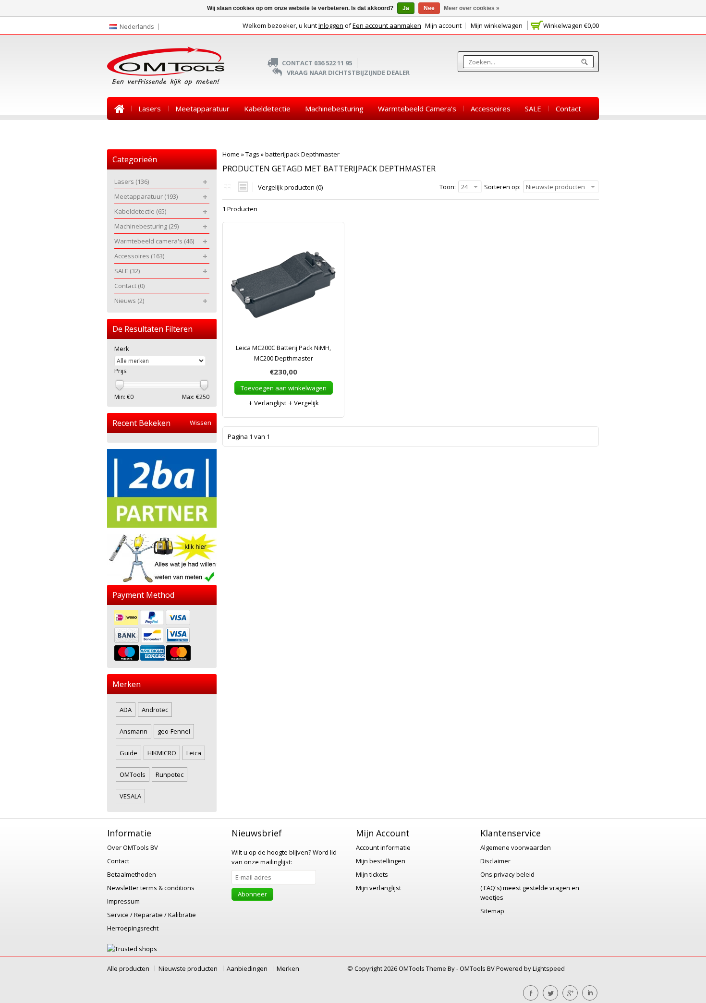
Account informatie (383, 847)
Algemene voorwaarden (515, 847)
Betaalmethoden (131, 874)
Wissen (200, 423)
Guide (128, 753)
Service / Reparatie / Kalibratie (151, 914)
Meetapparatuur (202, 108)
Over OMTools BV (132, 847)
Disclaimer (495, 861)
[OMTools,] (165, 66)
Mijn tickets (372, 874)
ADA (126, 709)
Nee (429, 8)
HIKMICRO (161, 753)
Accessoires (491, 108)
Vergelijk (305, 403)
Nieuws (126, 131)
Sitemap (492, 910)
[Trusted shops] (132, 948)
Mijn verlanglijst (378, 887)
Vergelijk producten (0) (290, 187)
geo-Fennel (174, 731)
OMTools (133, 774)
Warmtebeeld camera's (417, 108)
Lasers (149, 108)
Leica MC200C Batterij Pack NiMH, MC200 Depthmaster (283, 353)
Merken (288, 968)
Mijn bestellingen (380, 861)
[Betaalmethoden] (162, 636)
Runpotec (169, 774)
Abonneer (252, 894)
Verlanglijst (269, 403)
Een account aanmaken (387, 25)
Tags (252, 154)
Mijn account (443, 25)
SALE (533, 108)
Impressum (123, 901)
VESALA (130, 796)
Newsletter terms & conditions (151, 887)
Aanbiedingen (247, 968)
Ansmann (133, 731)
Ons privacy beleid (507, 874)
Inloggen (330, 25)
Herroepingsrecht (132, 928)
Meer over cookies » (471, 8)
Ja (405, 8)
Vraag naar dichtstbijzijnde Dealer (348, 72)
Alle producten (128, 968)
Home (119, 108)
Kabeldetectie (267, 108)
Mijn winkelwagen (497, 25)
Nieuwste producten (188, 968)
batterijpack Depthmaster (302, 154)
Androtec (155, 709)
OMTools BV (478, 968)
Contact (568, 108)
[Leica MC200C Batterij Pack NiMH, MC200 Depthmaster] (283, 287)
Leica (193, 753)
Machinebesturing (334, 108)
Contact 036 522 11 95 (317, 63)
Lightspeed (549, 968)
